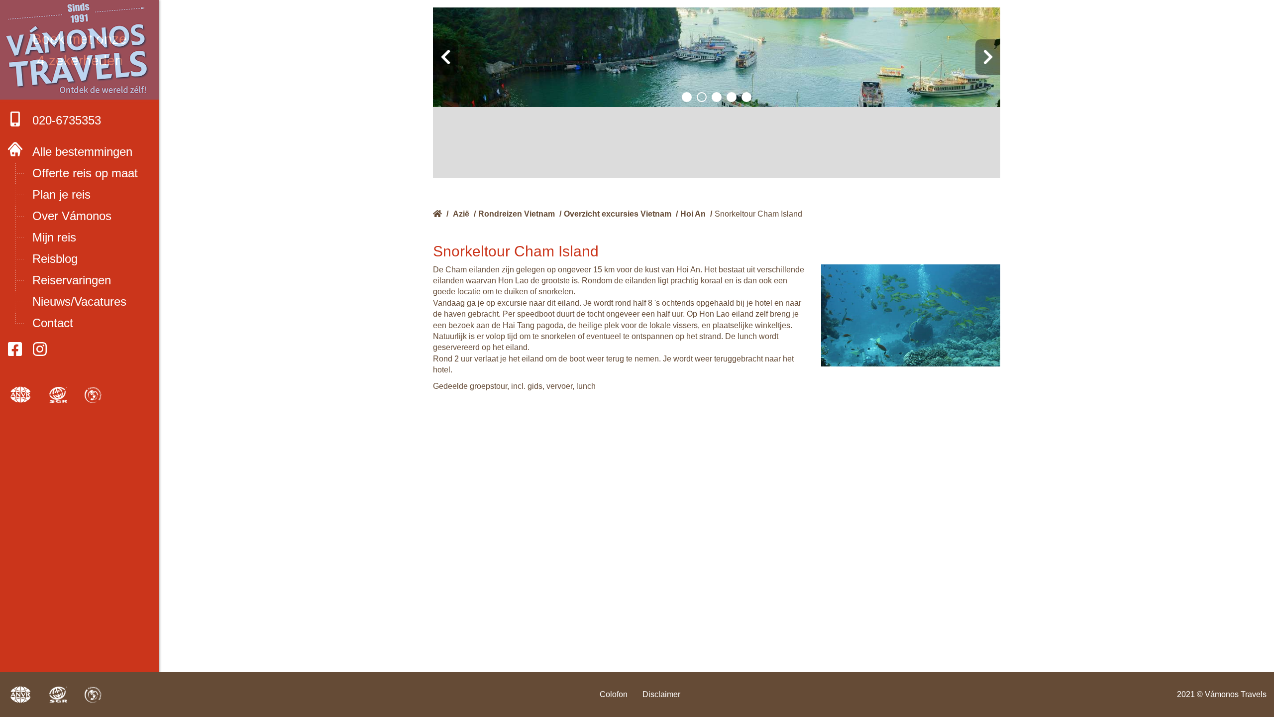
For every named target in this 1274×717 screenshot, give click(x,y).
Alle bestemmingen (82, 151)
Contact (52, 323)
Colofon (614, 694)
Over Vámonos (71, 216)
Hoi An (693, 214)
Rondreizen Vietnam (516, 214)
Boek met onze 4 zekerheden (79, 49)
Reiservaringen (71, 280)
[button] (687, 97)
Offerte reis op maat (85, 173)
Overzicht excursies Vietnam (617, 214)
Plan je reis (61, 194)
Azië (461, 214)
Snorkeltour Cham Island (758, 214)
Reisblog (55, 258)
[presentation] (445, 57)
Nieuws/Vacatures (79, 301)
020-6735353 (66, 120)
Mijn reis (54, 237)
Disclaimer (661, 694)
